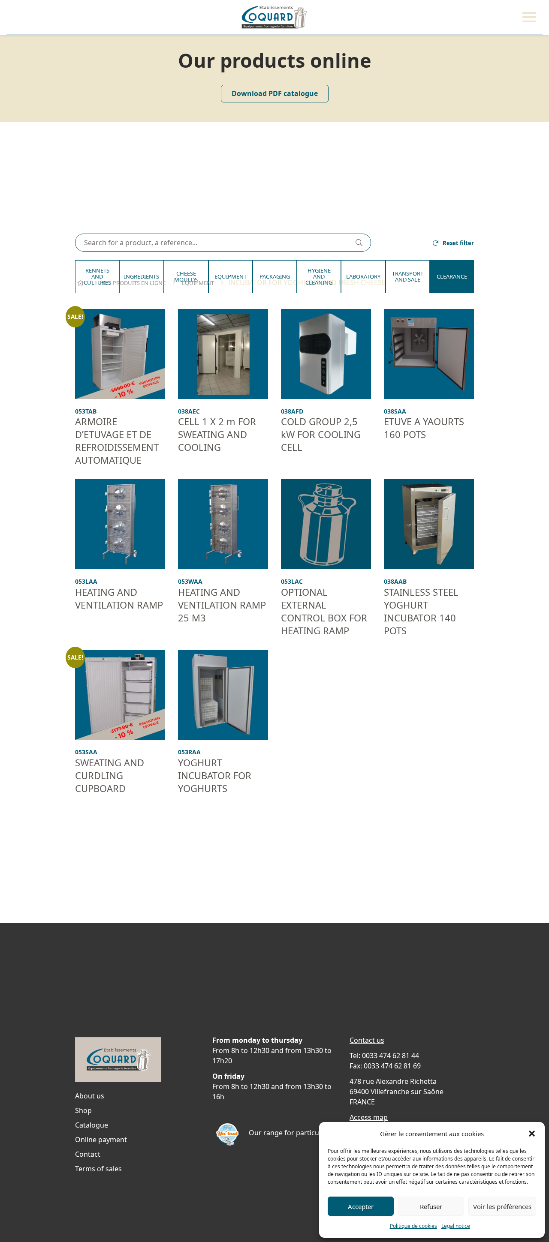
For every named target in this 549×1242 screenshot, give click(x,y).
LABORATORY (363, 276)
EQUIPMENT (230, 276)
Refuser (431, 1206)
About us (89, 1096)
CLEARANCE (452, 276)
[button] (532, 1133)
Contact (87, 1154)
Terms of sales (98, 1168)
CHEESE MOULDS (186, 276)
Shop (83, 1110)
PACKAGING (274, 276)
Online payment (101, 1139)
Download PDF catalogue (275, 93)
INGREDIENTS (141, 276)
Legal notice (455, 1226)
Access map (369, 1117)
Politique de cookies (413, 1226)
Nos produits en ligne (133, 283)
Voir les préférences (502, 1206)
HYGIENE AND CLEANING (318, 277)
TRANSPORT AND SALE (407, 276)
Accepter (361, 1206)
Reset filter (458, 243)
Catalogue (91, 1125)
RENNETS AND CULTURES (97, 277)
